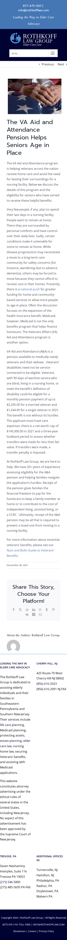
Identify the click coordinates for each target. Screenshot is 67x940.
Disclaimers (19, 931)
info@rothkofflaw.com (33, 10)
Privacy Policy (46, 931)
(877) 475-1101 (10, 924)
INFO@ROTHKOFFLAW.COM (49, 924)
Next (61, 64)
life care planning (12, 725)
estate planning (11, 741)
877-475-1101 (32, 6)
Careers (32, 931)
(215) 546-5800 (10, 882)
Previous (48, 64)
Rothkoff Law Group (46, 635)
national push (30, 289)
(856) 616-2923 (46, 684)
